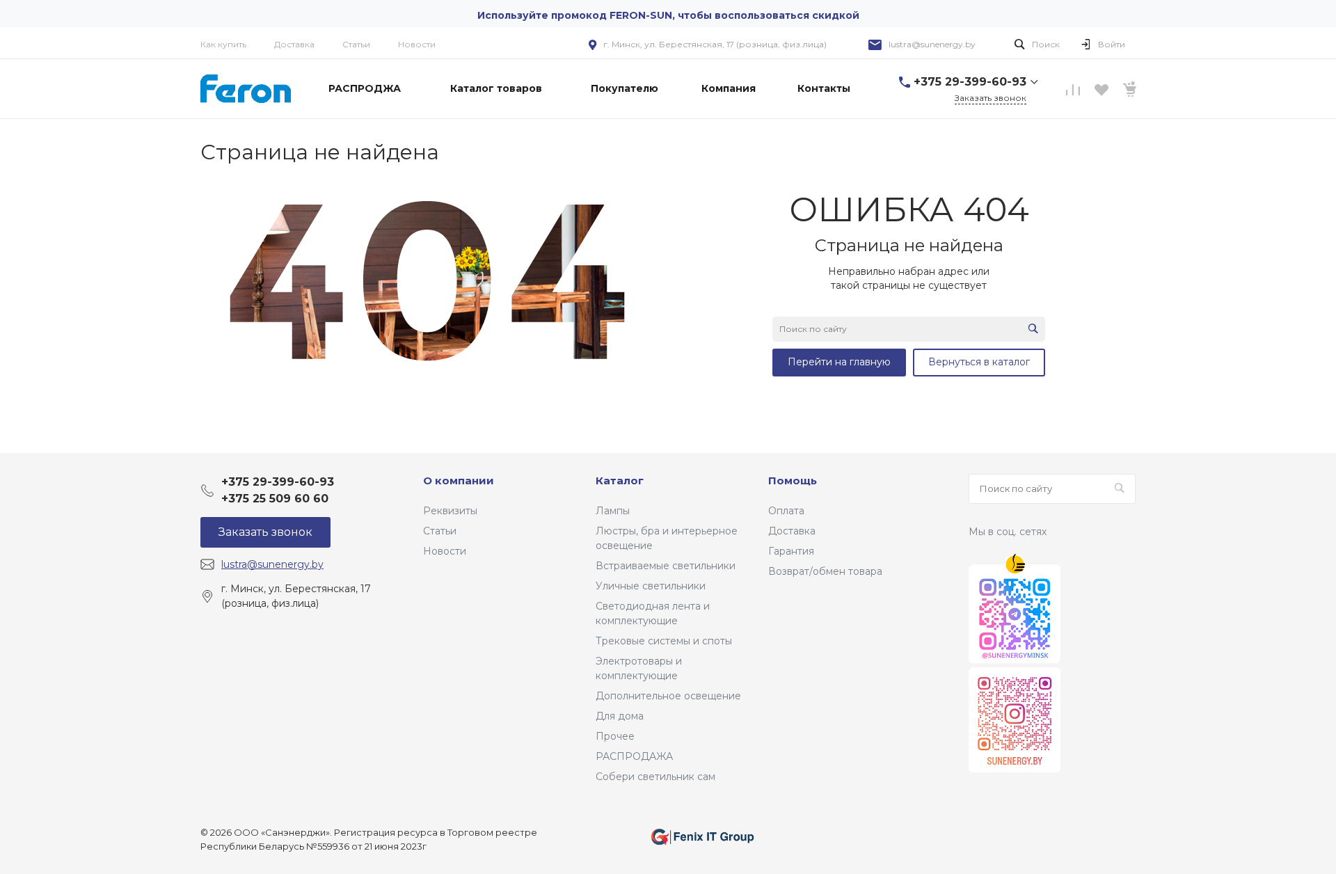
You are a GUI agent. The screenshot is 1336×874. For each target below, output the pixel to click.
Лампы (613, 510)
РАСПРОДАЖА (634, 756)
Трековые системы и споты (664, 641)
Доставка (294, 44)
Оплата (786, 510)
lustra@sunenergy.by (932, 44)
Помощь (792, 480)
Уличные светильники (651, 586)
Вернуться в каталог (979, 362)
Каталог (620, 480)
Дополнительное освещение (668, 696)
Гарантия (791, 551)
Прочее (615, 736)
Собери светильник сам (655, 776)
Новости (417, 44)
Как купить (223, 44)
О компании (458, 480)
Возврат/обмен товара (825, 571)
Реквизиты (450, 510)
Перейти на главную (839, 362)
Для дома (620, 716)
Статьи (356, 44)
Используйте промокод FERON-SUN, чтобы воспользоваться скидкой (668, 15)
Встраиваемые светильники (665, 565)
